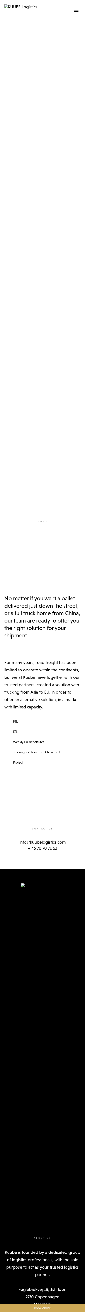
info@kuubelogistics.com (42, 842)
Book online (42, 1308)
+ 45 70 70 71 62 (42, 848)
